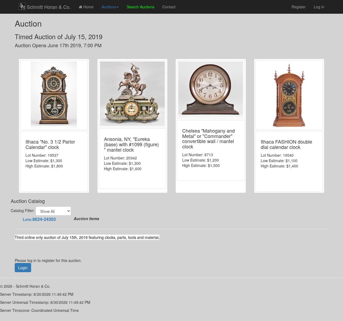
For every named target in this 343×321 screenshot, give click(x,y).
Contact (169, 6)
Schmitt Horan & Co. (49, 6)
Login (23, 267)
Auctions (109, 6)
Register (299, 6)
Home (88, 6)
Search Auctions (140, 6)
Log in (319, 6)
